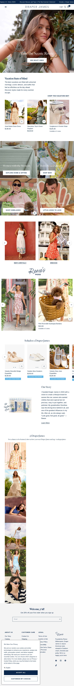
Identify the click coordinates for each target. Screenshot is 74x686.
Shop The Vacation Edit (58, 96)
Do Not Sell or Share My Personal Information (44, 650)
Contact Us (25, 636)
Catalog (7, 639)
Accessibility (42, 644)
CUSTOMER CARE (28, 632)
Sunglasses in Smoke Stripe (58, 126)
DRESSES (53, 263)
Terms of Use (42, 636)
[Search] (65, 7)
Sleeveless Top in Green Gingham (35, 127)
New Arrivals (20, 263)
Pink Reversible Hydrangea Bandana (50, 323)
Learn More (45, 423)
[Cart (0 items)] (68, 7)
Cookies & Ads (43, 639)
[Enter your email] (60, 619)
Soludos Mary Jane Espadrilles (56, 372)
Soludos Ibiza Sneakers (34, 371)
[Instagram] (62, 660)
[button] (5, 7)
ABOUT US (9, 632)
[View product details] (14, 112)
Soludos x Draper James (37, 340)
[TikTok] (57, 665)
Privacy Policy (43, 642)
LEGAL (41, 632)
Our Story (8, 636)
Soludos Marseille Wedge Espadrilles (13, 372)
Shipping (24, 639)
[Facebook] (57, 660)
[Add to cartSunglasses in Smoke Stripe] (66, 121)
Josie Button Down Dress (13, 126)
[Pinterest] (67, 660)
